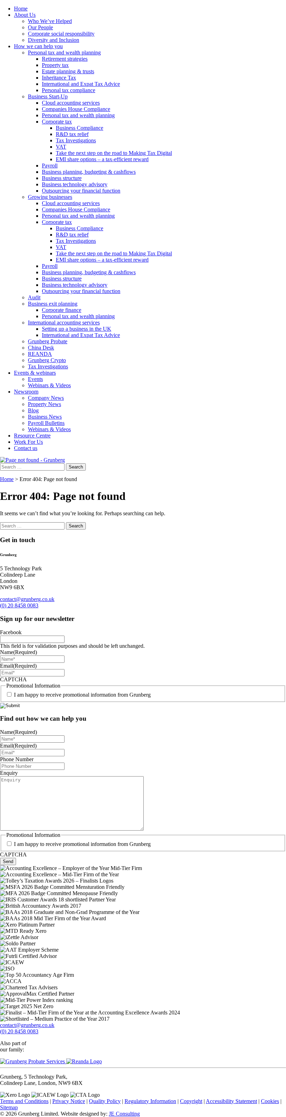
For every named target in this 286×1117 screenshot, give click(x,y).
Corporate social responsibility (61, 34)
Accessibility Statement (231, 1101)
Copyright (191, 1101)
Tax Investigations (76, 140)
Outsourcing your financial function (81, 191)
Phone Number (16, 759)
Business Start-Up (48, 96)
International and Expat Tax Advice (81, 84)
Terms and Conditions (24, 1101)
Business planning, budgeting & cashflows (89, 172)
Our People (40, 27)
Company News (46, 398)
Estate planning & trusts (68, 71)
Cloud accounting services (71, 103)
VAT (61, 147)
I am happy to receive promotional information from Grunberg (82, 695)
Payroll (50, 165)
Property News (44, 404)
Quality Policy (105, 1101)
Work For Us (28, 442)
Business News (45, 417)
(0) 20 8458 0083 (19, 605)
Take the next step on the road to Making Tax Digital (114, 153)
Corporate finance (61, 310)
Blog (33, 410)
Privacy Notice (68, 1101)
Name (18, 652)
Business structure (62, 178)
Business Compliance (79, 128)
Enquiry (9, 773)
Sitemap (9, 1107)
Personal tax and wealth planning (64, 52)
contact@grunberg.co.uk (27, 599)
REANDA (40, 354)
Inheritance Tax (59, 78)
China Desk (41, 348)
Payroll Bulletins (46, 423)
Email (18, 666)
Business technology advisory (74, 184)
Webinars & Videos (49, 385)
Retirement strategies (65, 59)
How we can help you (38, 46)
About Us (25, 15)
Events (35, 379)
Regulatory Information (150, 1101)
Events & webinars (35, 373)
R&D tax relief (72, 134)
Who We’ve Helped (50, 21)
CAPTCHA (13, 679)
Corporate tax (57, 122)
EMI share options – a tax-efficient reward (102, 159)
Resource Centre (32, 435)
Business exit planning (52, 304)
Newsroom (26, 392)
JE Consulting (124, 1114)
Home (21, 9)
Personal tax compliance (68, 90)
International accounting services (64, 322)
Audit (34, 297)
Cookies (270, 1101)
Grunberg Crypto (47, 360)
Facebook (11, 632)
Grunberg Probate (47, 341)
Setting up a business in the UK (76, 329)
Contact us (25, 448)
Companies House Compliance (76, 109)
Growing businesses (50, 197)
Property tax (55, 65)
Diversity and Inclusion (53, 40)
